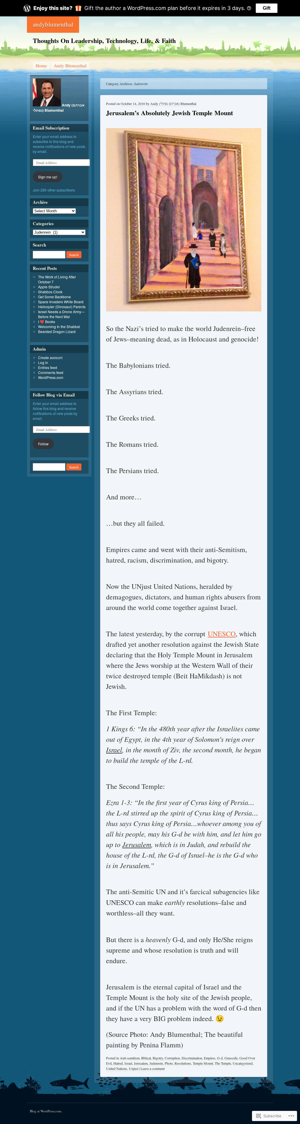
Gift (266, 8)
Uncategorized (243, 1063)
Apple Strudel (49, 286)
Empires (209, 1058)
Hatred (118, 1063)
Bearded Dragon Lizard (57, 331)
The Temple (223, 1063)
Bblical (146, 1058)
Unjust (133, 1068)
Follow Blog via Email (54, 395)
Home (41, 65)
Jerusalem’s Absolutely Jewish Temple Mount (169, 113)
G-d (220, 1058)
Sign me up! (47, 176)
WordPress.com (50, 377)
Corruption (172, 1058)
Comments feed (50, 372)
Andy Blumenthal (70, 65)
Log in (43, 362)
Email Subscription (51, 128)
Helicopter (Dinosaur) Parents (62, 306)
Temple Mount (203, 1063)
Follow (43, 443)
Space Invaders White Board (60, 301)
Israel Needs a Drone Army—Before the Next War (61, 314)
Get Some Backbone (54, 296)
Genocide (231, 1058)
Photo (169, 1063)
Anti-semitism (129, 1058)
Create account (50, 357)
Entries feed (47, 367)
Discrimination (192, 1058)
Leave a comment (153, 1068)
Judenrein (156, 1063)
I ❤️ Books (46, 321)
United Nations (116, 1068)
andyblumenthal (53, 24)
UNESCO (222, 633)
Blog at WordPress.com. (46, 1111)
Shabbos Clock (50, 291)
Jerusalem (141, 1063)
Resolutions (183, 1063)
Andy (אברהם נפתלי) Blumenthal (173, 103)
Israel (128, 1063)
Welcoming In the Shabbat (59, 326)
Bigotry (158, 1058)
